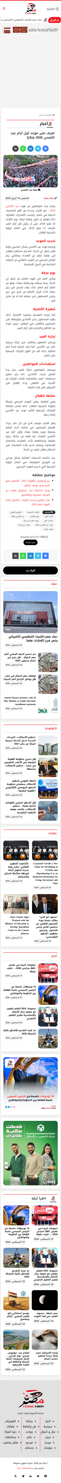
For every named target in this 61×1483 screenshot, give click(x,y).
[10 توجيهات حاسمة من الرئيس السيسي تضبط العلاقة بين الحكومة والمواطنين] (48, 995)
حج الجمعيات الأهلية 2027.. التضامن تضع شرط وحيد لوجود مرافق (28, 483)
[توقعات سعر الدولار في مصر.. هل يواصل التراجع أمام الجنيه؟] (48, 684)
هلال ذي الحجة (24, 525)
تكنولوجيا (51, 728)
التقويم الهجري (15, 512)
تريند (48, 1437)
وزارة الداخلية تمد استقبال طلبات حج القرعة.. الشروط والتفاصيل (28, 492)
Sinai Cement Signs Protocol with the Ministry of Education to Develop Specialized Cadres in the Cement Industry (17, 925)
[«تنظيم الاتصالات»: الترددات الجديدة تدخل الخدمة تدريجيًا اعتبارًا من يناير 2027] (48, 745)
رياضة (29, 1421)
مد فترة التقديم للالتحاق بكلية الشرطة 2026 (19, 1032)
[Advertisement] (30, 75)
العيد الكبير (49, 516)
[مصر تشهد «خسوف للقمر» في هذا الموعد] (45, 1300)
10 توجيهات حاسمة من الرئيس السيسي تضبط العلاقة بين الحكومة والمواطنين (19, 990)
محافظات (10, 1437)
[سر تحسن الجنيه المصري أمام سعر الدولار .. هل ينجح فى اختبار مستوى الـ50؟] (48, 662)
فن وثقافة (29, 1426)
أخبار (41, 115)
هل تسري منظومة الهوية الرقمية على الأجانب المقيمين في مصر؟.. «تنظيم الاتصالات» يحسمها (20, 764)
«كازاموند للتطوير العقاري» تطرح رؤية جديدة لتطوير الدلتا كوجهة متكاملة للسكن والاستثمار (16, 870)
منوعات (48, 1448)
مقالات (10, 1426)
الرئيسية (49, 115)
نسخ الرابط (30, 542)
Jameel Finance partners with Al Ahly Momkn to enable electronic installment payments (20, 701)
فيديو (29, 1442)
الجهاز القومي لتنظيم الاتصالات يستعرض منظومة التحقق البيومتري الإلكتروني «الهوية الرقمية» (20, 786)
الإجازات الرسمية (33, 512)
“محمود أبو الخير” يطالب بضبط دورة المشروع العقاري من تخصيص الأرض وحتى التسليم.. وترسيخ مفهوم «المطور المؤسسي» (47, 927)
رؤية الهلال (34, 516)
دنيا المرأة (10, 1432)
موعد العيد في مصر (31, 520)
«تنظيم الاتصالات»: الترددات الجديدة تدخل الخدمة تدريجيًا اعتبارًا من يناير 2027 (20, 740)
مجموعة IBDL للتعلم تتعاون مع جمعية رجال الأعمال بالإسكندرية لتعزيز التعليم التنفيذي (21, 1013)
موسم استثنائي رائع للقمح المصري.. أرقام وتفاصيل (18, 1316)
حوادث (29, 1432)
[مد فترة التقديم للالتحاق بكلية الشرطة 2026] (48, 1038)
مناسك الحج (48, 520)
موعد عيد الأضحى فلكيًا (44, 525)
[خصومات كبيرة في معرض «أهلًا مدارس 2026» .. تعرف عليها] (48, 973)
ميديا (48, 1442)
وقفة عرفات (48, 529)
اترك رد (30, 570)
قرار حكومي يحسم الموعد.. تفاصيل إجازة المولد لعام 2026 (28, 502)
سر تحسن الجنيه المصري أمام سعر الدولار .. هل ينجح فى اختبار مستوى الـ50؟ (20, 657)
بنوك (54, 583)
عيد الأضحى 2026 (17, 516)
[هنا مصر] (30, 9)
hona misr (49, 198)
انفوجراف (10, 1421)
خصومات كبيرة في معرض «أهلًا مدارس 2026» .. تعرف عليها (21, 968)
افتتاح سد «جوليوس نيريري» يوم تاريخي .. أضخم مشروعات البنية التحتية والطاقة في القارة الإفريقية (17, 1359)
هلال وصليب (10, 1442)
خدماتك (29, 1448)
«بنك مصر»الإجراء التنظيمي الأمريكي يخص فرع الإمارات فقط (33, 638)
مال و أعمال (48, 1432)
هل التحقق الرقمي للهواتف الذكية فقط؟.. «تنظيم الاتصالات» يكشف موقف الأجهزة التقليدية (20, 808)
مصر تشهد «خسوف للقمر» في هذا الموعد (46, 1314)
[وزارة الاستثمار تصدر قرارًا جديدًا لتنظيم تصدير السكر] (45, 1340)
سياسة (47, 1426)
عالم (29, 1437)
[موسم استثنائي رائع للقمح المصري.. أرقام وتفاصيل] (16, 1300)
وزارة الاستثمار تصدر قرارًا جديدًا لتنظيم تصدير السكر (47, 1356)
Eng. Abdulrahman (25, 1468)
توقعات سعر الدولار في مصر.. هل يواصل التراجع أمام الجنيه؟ (19, 677)
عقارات (52, 833)
